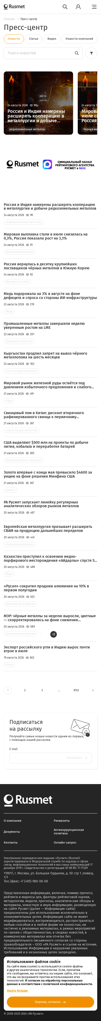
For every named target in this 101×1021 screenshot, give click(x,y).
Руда (9, 400)
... (59, 690)
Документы (12, 831)
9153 (76, 690)
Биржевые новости (18, 341)
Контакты (11, 842)
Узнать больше (17, 990)
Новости (14, 38)
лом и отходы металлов (21, 371)
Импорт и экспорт (17, 281)
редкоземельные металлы (27, 129)
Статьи (33, 38)
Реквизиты (62, 820)
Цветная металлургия (20, 603)
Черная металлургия (20, 252)
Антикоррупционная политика (69, 831)
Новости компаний (79, 38)
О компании (12, 820)
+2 (53, 634)
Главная (10, 19)
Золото (10, 490)
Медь (9, 311)
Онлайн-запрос (65, 842)
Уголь (9, 664)
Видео (51, 38)
